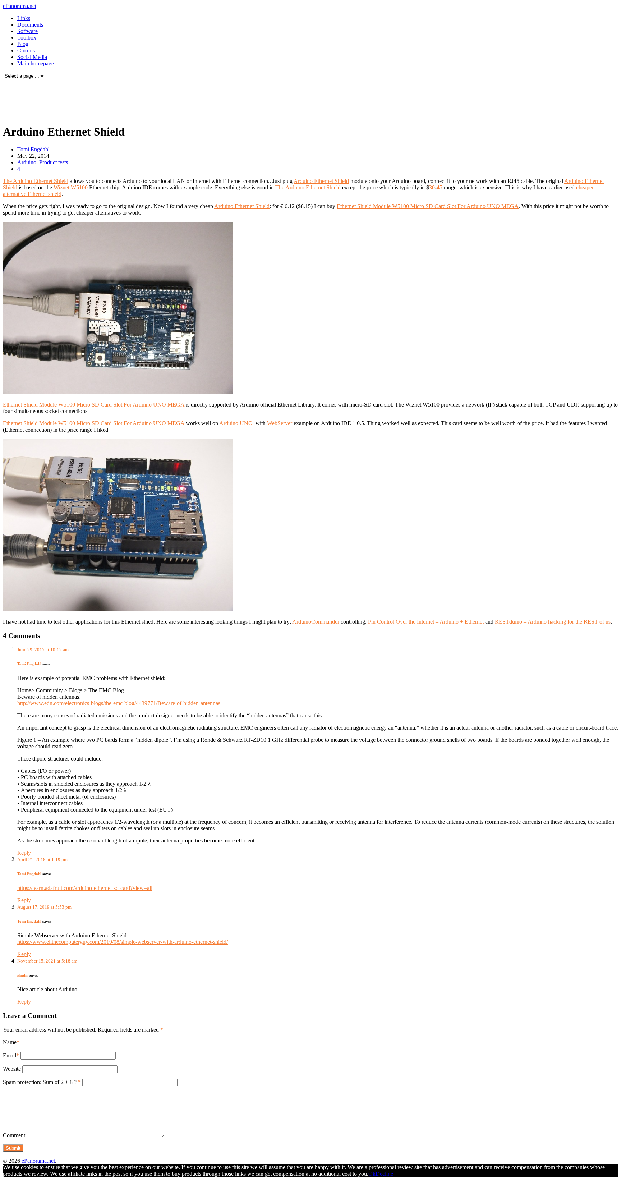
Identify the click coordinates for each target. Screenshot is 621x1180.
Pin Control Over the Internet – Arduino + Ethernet (426, 622)
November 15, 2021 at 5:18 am (47, 961)
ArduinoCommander (315, 622)
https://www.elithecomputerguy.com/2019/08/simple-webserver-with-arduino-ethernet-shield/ (122, 942)
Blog (22, 44)
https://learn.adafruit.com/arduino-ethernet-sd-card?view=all (84, 888)
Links (23, 18)
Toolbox (26, 38)
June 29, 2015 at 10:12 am (43, 649)
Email (9, 1055)
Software (27, 31)
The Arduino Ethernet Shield (35, 181)
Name (10, 1042)
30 (432, 187)
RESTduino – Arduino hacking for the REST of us (553, 622)
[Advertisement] (138, 100)
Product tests (53, 162)
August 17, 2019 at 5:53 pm (44, 907)
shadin (22, 975)
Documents (30, 25)
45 (439, 187)
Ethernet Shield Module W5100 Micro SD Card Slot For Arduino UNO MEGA (428, 206)
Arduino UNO (236, 423)
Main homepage (35, 63)
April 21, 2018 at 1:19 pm (42, 859)
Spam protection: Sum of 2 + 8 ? (40, 1082)
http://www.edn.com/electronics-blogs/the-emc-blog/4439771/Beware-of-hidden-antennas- (119, 703)
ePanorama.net (19, 6)
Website (12, 1069)
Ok (372, 1174)
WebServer (279, 423)
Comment (14, 1135)
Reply (24, 853)
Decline (384, 1174)
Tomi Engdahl (33, 149)
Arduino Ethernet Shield (321, 181)
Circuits (26, 50)
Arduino (26, 162)
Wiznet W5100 (71, 187)
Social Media (32, 57)
